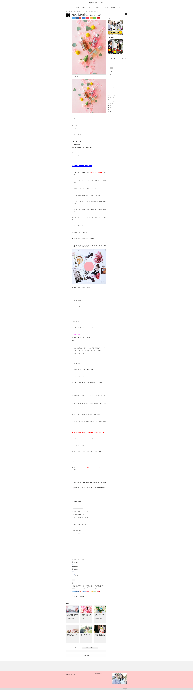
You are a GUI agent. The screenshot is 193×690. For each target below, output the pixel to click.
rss (124, 689)
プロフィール (120, 7)
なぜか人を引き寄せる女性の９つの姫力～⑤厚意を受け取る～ (99, 635)
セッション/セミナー (111, 103)
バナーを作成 (73, 574)
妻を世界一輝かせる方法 (111, 97)
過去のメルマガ (110, 109)
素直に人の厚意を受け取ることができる (80, 517)
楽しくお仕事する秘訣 (111, 89)
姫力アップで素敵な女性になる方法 (80, 15)
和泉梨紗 (73, 571)
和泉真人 (74, 15)
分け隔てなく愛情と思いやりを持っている (81, 511)
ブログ (109, 99)
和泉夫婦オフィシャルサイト (96, 2)
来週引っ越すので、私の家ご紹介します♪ (79, 596)
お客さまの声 (110, 107)
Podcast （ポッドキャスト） (112, 101)
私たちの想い (77, 7)
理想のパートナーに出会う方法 (112, 95)
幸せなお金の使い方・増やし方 (112, 91)
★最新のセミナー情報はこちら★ (78, 533)
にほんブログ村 (75, 562)
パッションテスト (96, 7)
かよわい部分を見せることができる (79, 514)
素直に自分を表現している (78, 508)
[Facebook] (126, 689)
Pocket (76, 76)
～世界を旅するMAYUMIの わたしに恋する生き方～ (81, 337)
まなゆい (90, 7)
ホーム (71, 7)
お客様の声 (83, 7)
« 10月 (111, 71)
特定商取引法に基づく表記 (98, 673)
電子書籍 (109, 111)
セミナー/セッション (105, 7)
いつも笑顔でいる (76, 504)
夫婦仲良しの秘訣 (110, 93)
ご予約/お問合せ (113, 7)
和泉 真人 (99, 15)
